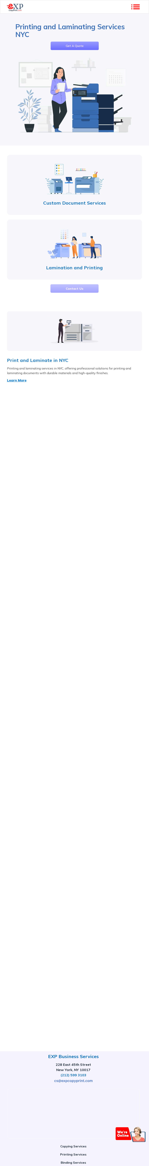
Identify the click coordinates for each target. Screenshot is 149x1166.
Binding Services (73, 1162)
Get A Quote (74, 45)
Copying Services (73, 1146)
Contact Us (74, 288)
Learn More (16, 380)
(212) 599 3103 (73, 1075)
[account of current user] (135, 7)
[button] (130, 1134)
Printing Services (73, 1154)
